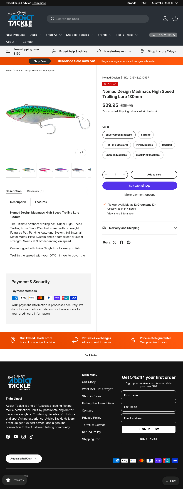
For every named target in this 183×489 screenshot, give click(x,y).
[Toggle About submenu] (17, 42)
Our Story (89, 382)
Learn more (39, 2)
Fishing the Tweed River (98, 403)
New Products (15, 34)
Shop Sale (40, 61)
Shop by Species (77, 34)
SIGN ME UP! (149, 429)
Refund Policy (91, 432)
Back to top (91, 355)
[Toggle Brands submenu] (110, 35)
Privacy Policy (91, 417)
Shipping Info (91, 439)
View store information (120, 213)
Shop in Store (91, 396)
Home (9, 70)
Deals (33, 34)
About (10, 41)
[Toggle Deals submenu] (40, 35)
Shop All (51, 34)
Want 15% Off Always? (97, 389)
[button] (175, 19)
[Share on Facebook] (121, 242)
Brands (131, 2)
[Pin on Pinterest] (128, 242)
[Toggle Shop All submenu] (60, 35)
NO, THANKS (148, 439)
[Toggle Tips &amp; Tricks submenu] (136, 35)
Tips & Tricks (124, 34)
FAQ (144, 2)
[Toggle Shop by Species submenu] (92, 35)
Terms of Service (93, 425)
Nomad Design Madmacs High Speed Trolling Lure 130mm (37, 70)
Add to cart (154, 174)
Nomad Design (111, 77)
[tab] (14, 191)
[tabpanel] (48, 231)
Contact (28, 41)
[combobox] (98, 19)
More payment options (139, 194)
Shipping (123, 111)
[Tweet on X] (114, 242)
